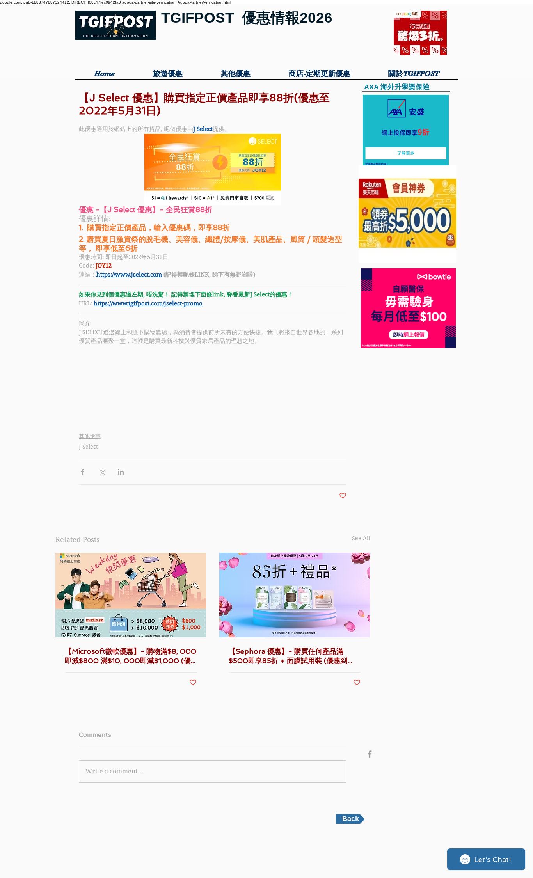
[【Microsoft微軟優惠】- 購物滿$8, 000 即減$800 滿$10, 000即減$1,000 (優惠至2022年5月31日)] (130, 595)
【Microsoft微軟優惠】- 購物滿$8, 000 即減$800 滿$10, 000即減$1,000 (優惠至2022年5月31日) (130, 656)
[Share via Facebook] (82, 471)
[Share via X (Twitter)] (101, 471)
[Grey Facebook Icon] (370, 754)
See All (361, 538)
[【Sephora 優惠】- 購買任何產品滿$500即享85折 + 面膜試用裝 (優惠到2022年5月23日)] (294, 595)
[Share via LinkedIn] (120, 471)
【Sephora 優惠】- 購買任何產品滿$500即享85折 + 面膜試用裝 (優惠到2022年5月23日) (288, 656)
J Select (88, 446)
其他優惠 (90, 436)
